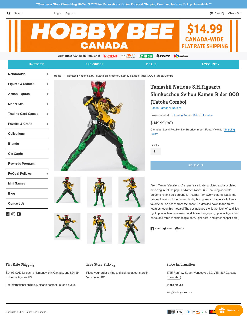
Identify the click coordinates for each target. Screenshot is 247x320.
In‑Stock (36, 64)
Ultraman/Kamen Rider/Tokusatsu (192, 115)
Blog (11, 193)
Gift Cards (15, 153)
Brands (13, 143)
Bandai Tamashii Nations (166, 107)
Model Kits (28, 104)
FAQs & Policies (28, 173)
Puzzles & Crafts (28, 123)
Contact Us (16, 203)
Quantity (155, 145)
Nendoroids (28, 74)
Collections (16, 133)
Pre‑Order (94, 64)
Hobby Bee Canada (35, 312)
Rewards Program (21, 163)
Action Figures (28, 94)
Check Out (234, 13)
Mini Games (16, 183)
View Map (173, 277)
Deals (151, 64)
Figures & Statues (28, 84)
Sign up (70, 13)
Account (209, 64)
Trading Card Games (28, 113)
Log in (58, 13)
